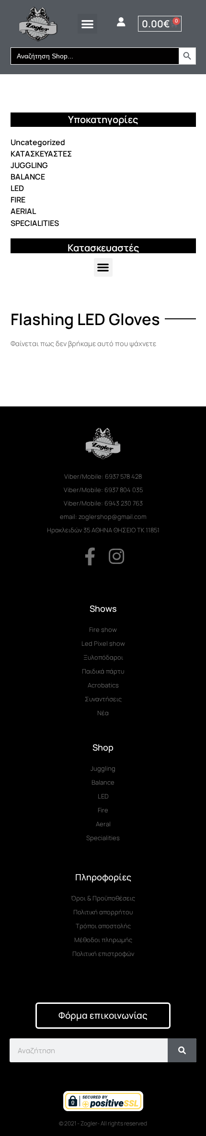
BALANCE (28, 176)
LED (17, 188)
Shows (103, 608)
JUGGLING (29, 165)
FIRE (18, 199)
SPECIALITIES (35, 223)
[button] (87, 24)
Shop (103, 747)
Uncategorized (38, 142)
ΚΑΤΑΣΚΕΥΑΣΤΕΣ (41, 153)
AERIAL (23, 211)
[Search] (182, 1050)
